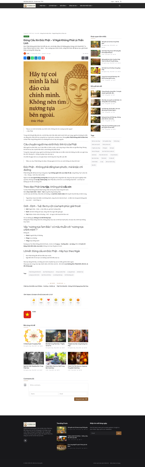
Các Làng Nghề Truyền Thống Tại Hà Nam (77, 445)
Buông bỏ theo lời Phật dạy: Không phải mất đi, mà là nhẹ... (111, 118)
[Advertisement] (72, 21)
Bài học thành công (110, 161)
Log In (112, 1)
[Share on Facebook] (25, 58)
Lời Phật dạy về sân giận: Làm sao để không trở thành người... (111, 109)
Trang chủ (26, 33)
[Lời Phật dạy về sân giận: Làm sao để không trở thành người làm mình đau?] (95, 111)
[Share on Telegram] (39, 58)
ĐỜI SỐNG (63, 5)
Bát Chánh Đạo (95, 158)
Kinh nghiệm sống (27, 346)
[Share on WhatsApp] (32, 58)
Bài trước (52, 283)
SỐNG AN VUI (73, 5)
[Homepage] (30, 5)
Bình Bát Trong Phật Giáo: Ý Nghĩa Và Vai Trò (55, 344)
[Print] (83, 58)
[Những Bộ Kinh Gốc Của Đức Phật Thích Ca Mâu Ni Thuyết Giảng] (95, 62)
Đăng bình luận (80, 399)
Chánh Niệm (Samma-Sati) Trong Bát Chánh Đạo (55, 367)
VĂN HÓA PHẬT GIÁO (85, 5)
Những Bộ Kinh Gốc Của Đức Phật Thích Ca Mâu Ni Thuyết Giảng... (111, 60)
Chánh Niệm (94, 161)
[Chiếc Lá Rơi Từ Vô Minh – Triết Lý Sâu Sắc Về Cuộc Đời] (61, 438)
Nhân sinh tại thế (96, 144)
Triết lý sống (116, 141)
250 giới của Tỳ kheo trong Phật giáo (110, 42)
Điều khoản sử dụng (115, 463)
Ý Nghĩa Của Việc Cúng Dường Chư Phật (77, 344)
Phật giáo (105, 148)
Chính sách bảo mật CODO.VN (101, 463)
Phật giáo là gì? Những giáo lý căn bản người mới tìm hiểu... (111, 126)
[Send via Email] (43, 58)
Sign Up (117, 1)
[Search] (119, 5)
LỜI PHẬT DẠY (52, 5)
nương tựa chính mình (34, 275)
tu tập (101, 161)
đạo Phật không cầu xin (48, 272)
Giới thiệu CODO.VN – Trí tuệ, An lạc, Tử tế (33, 1)
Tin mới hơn (60, 283)
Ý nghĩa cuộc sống (96, 148)
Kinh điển (37, 33)
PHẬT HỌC (42, 5)
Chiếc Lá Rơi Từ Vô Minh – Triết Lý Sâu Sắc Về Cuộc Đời (78, 436)
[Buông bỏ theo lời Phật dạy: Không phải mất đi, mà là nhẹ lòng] (95, 119)
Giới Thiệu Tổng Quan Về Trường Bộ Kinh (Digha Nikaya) (111, 51)
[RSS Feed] (25, 440)
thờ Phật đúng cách (69, 275)
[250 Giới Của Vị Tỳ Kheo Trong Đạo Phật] (95, 70)
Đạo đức (94, 165)
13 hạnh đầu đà (113, 154)
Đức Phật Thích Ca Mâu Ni (108, 151)
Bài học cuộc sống (96, 141)
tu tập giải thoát (71, 272)
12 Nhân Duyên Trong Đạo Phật (32, 344)
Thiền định (104, 158)
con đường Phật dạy (57, 275)
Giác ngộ (112, 148)
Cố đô (34, 312)
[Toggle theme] (120, 1)
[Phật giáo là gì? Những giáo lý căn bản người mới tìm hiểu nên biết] (95, 128)
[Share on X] (28, 58)
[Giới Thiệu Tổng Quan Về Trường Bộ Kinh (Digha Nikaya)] (95, 53)
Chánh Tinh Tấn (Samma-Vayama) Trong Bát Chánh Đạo (77, 367)
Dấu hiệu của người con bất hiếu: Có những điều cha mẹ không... (111, 100)
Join (119, 433)
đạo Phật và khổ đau (46, 275)
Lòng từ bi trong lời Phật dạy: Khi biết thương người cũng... (110, 77)
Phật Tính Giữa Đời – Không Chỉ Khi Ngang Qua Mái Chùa (72, 286)
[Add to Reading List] (86, 58)
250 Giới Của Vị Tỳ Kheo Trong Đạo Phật (111, 68)
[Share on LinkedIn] (35, 58)
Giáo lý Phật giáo (95, 151)
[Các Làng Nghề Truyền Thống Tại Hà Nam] (61, 447)
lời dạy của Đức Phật (60, 272)
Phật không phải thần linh (35, 272)
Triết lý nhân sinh (106, 144)
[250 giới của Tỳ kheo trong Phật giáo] (95, 44)
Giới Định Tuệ (80, 272)
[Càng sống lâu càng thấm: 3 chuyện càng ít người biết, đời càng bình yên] (95, 94)
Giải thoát (94, 154)
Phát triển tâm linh (103, 154)
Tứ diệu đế (111, 158)
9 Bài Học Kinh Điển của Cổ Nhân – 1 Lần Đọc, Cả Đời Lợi (39, 286)
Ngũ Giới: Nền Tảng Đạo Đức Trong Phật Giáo (33, 367)
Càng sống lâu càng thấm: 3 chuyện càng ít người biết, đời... (111, 92)
